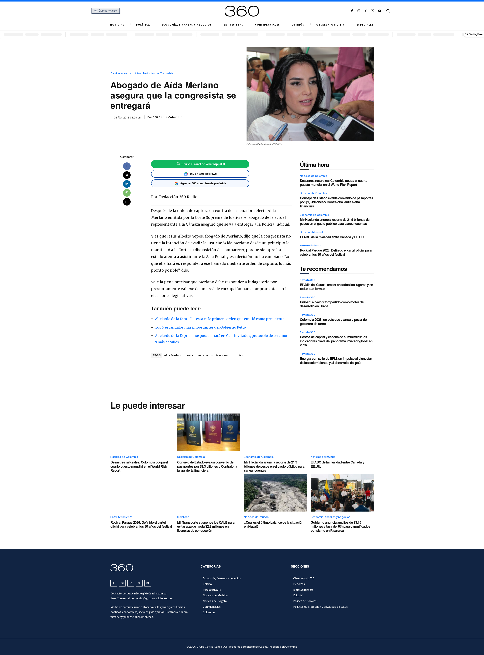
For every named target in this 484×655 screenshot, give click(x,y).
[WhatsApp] (127, 193)
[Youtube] (379, 10)
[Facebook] (351, 10)
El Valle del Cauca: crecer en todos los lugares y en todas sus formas (336, 286)
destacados (205, 355)
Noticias (135, 73)
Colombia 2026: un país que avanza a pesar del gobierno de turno (333, 321)
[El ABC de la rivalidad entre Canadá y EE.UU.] (342, 432)
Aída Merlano (173, 355)
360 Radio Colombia (167, 117)
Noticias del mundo (312, 232)
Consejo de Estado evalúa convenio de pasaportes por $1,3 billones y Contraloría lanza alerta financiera (336, 202)
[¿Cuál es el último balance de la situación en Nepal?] (275, 493)
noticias (237, 355)
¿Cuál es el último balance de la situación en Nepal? (273, 524)
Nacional (222, 355)
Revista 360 (307, 280)
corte (189, 355)
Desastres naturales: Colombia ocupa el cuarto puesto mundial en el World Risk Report (333, 182)
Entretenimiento (310, 245)
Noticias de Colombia (158, 73)
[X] (372, 10)
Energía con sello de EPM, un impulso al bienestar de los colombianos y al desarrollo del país (336, 360)
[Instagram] (358, 10)
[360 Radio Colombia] (242, 11)
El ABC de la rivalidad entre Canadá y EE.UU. (332, 236)
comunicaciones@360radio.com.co (144, 593)
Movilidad (183, 517)
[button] (387, 10)
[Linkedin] (127, 184)
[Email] (127, 202)
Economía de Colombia (314, 215)
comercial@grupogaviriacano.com (152, 598)
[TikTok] (365, 10)
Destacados (119, 73)
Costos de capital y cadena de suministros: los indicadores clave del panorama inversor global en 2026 (336, 340)
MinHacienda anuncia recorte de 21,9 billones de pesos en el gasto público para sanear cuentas (334, 221)
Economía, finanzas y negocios (330, 517)
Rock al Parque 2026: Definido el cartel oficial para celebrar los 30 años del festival (336, 252)
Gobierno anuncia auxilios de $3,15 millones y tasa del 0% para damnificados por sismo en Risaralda (340, 526)
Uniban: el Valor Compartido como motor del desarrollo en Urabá (332, 304)
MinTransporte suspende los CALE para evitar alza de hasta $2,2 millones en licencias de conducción (205, 526)
